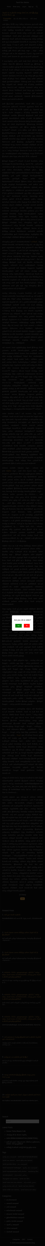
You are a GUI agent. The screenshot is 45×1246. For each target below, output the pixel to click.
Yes (18, 626)
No (27, 626)
